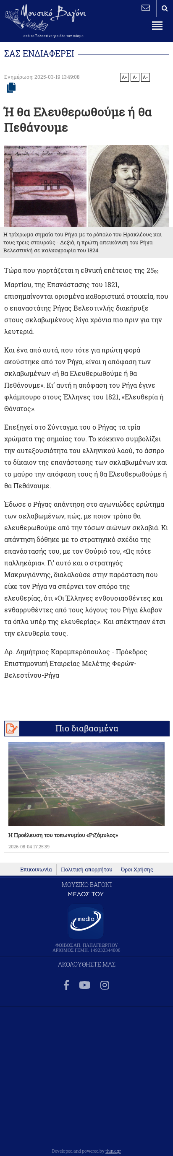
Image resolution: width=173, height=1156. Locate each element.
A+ (124, 77)
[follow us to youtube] (84, 985)
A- (135, 77)
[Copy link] (11, 88)
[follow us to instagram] (104, 985)
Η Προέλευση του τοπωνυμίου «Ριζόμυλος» (63, 835)
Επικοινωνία (36, 869)
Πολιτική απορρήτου (87, 869)
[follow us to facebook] (66, 985)
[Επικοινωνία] (145, 7)
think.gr (113, 1151)
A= (145, 77)
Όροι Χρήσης (137, 869)
